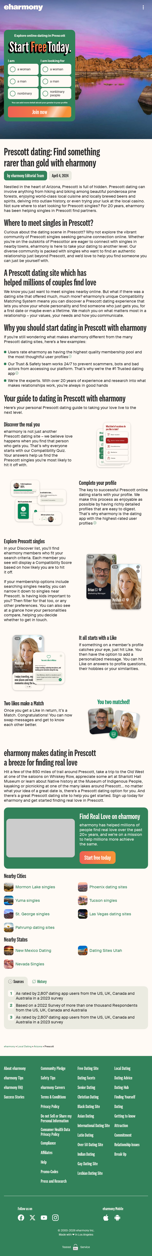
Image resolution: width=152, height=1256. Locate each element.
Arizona (38, 1046)
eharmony (9, 1046)
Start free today (97, 857)
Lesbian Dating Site (90, 1173)
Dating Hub (121, 1087)
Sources (18, 981)
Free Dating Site (88, 1068)
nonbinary (24, 93)
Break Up (120, 1154)
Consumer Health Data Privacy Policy (55, 1131)
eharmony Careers (53, 1087)
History (42, 981)
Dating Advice (123, 1078)
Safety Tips (48, 1078)
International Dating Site (94, 1125)
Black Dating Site (89, 1106)
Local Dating (24, 1046)
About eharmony (15, 1068)
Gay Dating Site (88, 1163)
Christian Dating (88, 1097)
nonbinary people (57, 93)
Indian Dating (86, 1154)
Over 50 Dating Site (90, 1144)
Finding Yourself (124, 1097)
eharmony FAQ (13, 1087)
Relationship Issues (127, 1144)
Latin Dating (85, 1135)
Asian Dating (86, 1116)
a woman (23, 69)
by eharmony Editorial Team (25, 175)
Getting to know (124, 1116)
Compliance (48, 1143)
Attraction (121, 1125)
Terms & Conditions (53, 1097)
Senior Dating (86, 1087)
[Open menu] (143, 7)
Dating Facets (86, 1078)
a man (21, 81)
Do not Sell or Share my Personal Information (56, 1118)
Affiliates (46, 1152)
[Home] (23, 7)
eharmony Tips (13, 1078)
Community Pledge (53, 1068)
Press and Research (53, 1181)
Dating (118, 1106)
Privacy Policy (50, 1106)
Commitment (123, 1135)
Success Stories (14, 1097)
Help (44, 1162)
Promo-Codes (49, 1171)
